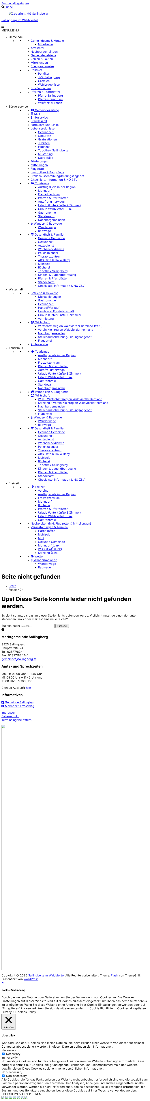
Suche (8, 7)
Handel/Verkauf (48, 307)
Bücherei (44, 267)
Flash (114, 975)
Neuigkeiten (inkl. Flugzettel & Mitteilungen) (61, 523)
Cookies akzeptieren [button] (131, 1008)
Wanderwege (47, 227)
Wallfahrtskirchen (50, 103)
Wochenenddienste (51, 249)
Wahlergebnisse (49, 84)
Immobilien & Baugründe (47, 172)
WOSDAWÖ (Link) (50, 549)
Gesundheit (46, 132)
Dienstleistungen (49, 296)
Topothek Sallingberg (53, 150)
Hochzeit (44, 147)
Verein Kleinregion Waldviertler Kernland (65, 329)
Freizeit (14, 483)
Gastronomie (47, 212)
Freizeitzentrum (49, 194)
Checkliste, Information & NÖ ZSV (54, 179)
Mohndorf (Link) (49, 545)
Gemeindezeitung (46, 110)
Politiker (36, 70)
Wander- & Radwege (47, 223)
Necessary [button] (8, 1050)
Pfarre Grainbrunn (50, 99)
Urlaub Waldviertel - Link (55, 209)
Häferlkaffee (46, 531)
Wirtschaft (16, 289)
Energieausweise (42, 66)
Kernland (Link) (48, 553)
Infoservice (40, 117)
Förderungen (39, 161)
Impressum (8, 712)
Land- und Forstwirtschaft (56, 311)
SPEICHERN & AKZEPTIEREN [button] (21, 1094)
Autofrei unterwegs (51, 201)
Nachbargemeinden (44, 51)
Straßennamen (41, 88)
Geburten (44, 136)
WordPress (31, 979)
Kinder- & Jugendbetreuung (57, 275)
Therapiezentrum (49, 256)
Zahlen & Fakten (42, 59)
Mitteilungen (39, 62)
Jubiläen (44, 143)
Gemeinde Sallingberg (19, 702)
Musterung (45, 154)
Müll (36, 114)
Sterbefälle (45, 157)
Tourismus (41, 183)
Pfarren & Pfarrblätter (45, 92)
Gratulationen (47, 139)
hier (28, 687)
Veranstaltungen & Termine (49, 527)
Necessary (13, 1054)
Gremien (44, 81)
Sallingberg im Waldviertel (19, 20)
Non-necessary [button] (11, 1072)
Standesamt (39, 121)
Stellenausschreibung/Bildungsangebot (57, 176)
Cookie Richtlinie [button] (101, 1008)
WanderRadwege (45, 560)
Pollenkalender (48, 253)
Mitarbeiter (45, 44)
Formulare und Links (45, 125)
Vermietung (46, 318)
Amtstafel (37, 48)
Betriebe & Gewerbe (44, 293)
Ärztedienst (46, 245)
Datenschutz (10, 716)
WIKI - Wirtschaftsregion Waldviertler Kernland (70, 399)
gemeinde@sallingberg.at (18, 659)
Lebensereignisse (43, 128)
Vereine (43, 490)
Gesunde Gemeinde (51, 238)
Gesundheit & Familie (48, 234)
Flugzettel (37, 168)
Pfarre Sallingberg (50, 95)
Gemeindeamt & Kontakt (47, 40)
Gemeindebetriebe (43, 55)
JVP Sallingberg (49, 77)
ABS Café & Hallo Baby (54, 260)
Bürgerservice (18, 106)
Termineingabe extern (16, 720)
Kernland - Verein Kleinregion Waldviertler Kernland (73, 403)
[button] (10, 30)
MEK (41, 538)
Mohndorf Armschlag (19, 706)
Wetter (39, 556)
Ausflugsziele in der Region (57, 187)
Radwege (44, 231)
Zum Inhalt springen (15, 3)
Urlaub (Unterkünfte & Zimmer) (59, 205)
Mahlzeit (44, 264)
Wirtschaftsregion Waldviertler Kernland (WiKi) (70, 326)
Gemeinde (16, 37)
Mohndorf (45, 190)
